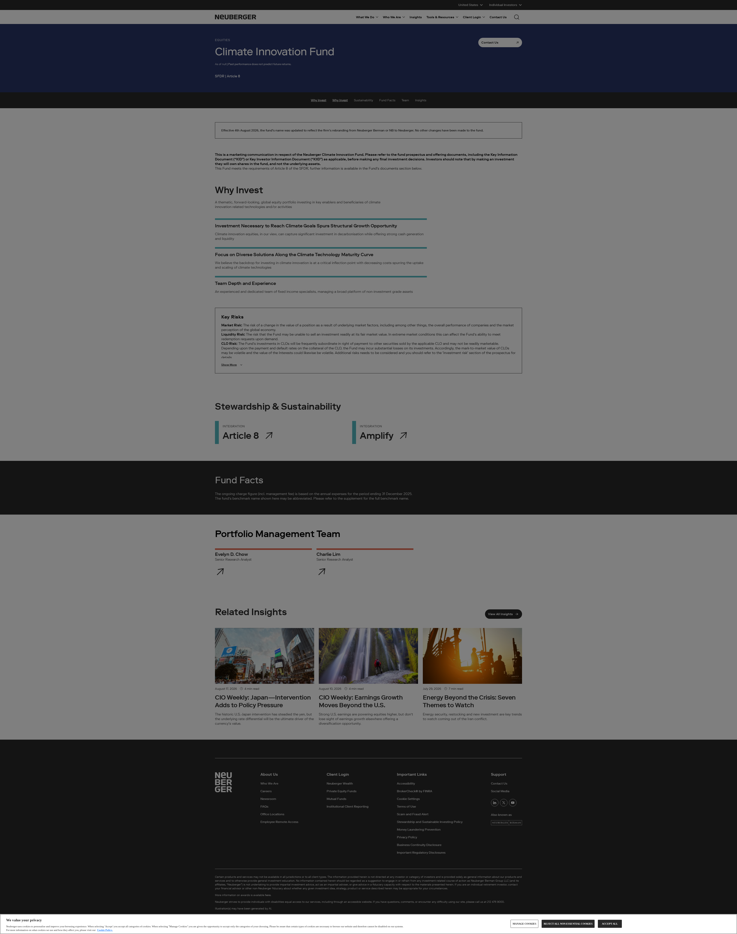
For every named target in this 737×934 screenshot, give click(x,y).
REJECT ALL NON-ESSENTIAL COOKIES (568, 923)
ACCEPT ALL (610, 923)
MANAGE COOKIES (524, 923)
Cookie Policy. (105, 930)
